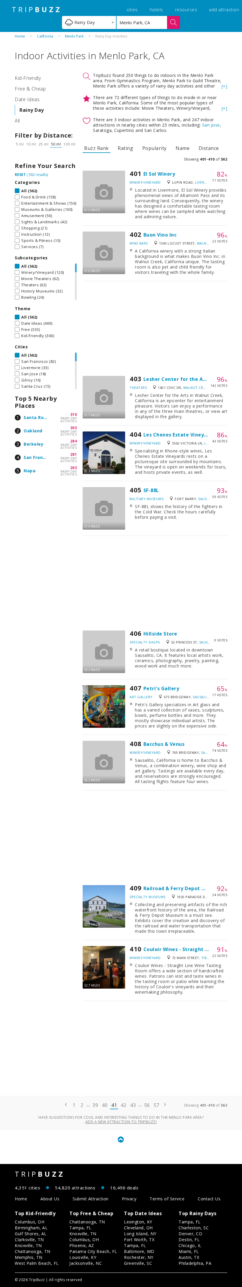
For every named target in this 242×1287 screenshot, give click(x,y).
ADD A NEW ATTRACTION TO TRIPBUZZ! (121, 1121)
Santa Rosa (36, 417)
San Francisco (39, 457)
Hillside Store (160, 633)
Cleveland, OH (138, 1228)
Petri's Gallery (161, 688)
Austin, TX (189, 1257)
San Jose (211, 125)
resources (186, 9)
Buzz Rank (96, 148)
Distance (209, 148)
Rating (125, 148)
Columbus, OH (29, 1222)
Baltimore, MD (139, 1251)
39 (95, 1105)
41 (114, 1105)
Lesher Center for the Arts (176, 379)
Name (182, 148)
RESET (20, 174)
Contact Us (209, 1199)
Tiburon (209, 957)
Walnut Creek (196, 387)
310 (73, 414)
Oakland (33, 431)
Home (20, 36)
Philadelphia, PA (195, 1263)
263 (73, 467)
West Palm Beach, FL (37, 1263)
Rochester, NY (138, 1257)
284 (73, 441)
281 (73, 454)
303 (73, 427)
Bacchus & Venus (164, 744)
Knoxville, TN (28, 1245)
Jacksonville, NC (85, 1263)
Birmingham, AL (31, 1228)
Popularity (154, 148)
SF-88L (151, 490)
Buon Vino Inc (160, 235)
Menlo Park (74, 36)
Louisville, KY (82, 1257)
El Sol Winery (159, 174)
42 (123, 1105)
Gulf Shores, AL (31, 1233)
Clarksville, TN (29, 1239)
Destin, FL (189, 1239)
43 (133, 1105)
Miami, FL (189, 1251)
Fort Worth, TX (139, 1239)
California (45, 36)
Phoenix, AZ (81, 1245)
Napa (29, 470)
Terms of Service (167, 1199)
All (17, 120)
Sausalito (207, 499)
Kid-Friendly (28, 78)
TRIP (37, 9)
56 (147, 1105)
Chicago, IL (190, 1245)
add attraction (224, 9)
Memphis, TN (28, 1257)
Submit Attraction (91, 1199)
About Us (49, 1199)
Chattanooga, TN (32, 1251)
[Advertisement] (155, 328)
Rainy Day (31, 110)
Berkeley (33, 444)
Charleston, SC (194, 1228)
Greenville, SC (138, 1263)
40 (104, 1105)
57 (156, 1105)
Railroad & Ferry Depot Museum (183, 888)
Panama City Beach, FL (93, 1251)
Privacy (129, 1199)
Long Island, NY (140, 1233)
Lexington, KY (138, 1222)
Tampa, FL (80, 1228)
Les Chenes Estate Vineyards (179, 434)
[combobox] (89, 22)
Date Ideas (27, 99)
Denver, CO (190, 1233)
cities (132, 9)
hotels (156, 9)
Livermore (205, 182)
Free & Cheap (30, 88)
